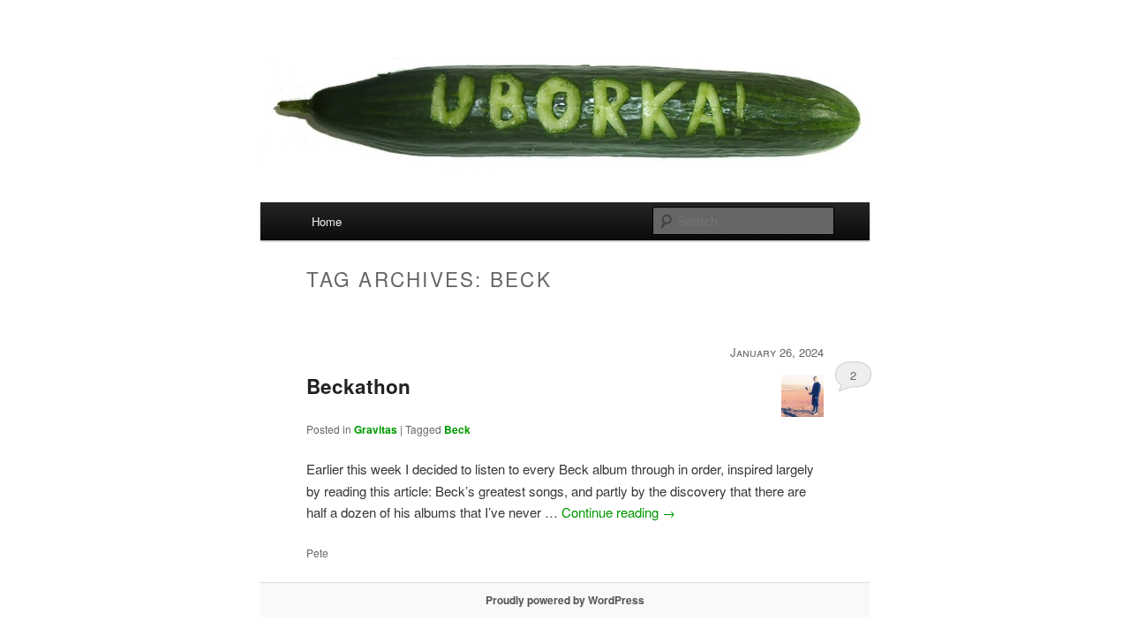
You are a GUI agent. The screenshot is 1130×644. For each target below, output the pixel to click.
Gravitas (375, 429)
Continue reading (618, 512)
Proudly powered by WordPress (565, 600)
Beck (457, 429)
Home (327, 221)
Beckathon (358, 386)
